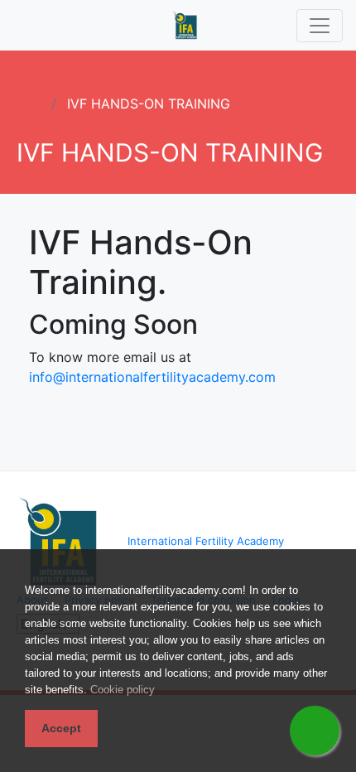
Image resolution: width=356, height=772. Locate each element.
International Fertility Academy (205, 541)
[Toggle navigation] (319, 25)
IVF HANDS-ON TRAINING (148, 103)
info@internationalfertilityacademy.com (152, 377)
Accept (61, 728)
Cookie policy (122, 689)
